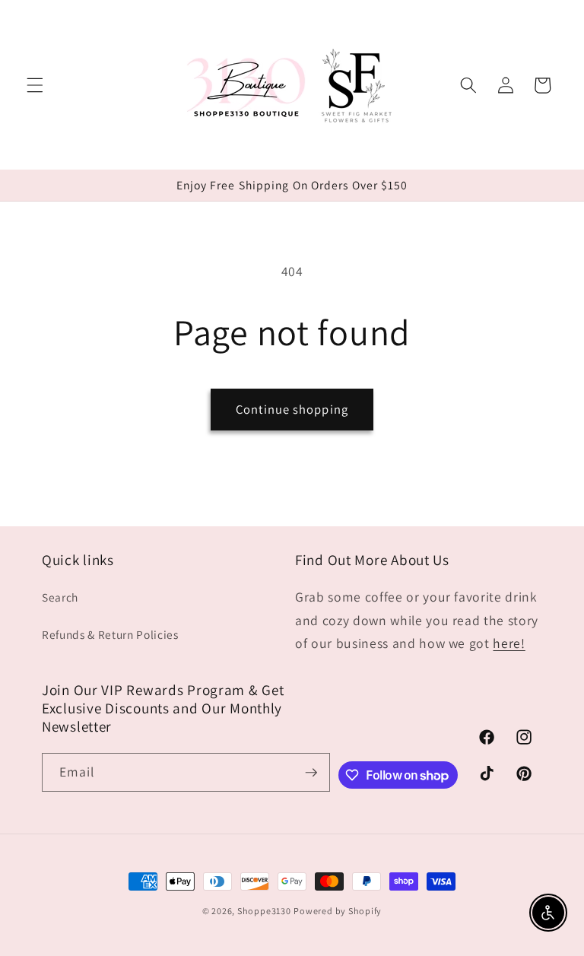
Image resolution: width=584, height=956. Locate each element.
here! (509, 643)
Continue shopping (292, 409)
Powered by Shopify (338, 910)
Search (60, 597)
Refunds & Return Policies (110, 634)
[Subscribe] (311, 772)
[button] (35, 85)
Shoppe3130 (264, 910)
